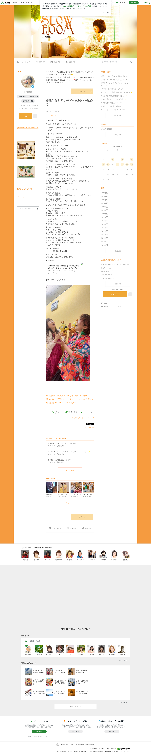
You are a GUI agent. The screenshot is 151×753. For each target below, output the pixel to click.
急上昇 (38, 641)
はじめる (39, 731)
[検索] (131, 62)
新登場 (32, 641)
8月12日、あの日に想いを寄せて (112, 89)
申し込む (112, 731)
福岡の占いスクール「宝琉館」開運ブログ (115, 264)
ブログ (53, 115)
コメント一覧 (90, 418)
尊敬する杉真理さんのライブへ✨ (112, 103)
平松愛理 (28, 92)
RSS (105, 303)
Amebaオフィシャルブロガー (29, 96)
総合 (26, 641)
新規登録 (134, 3)
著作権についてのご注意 (112, 306)
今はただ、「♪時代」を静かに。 (112, 106)
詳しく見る (75, 731)
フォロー (116, 294)
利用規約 (83, 751)
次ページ (82, 91)
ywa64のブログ (106, 275)
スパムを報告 (62, 751)
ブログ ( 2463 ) (106, 129)
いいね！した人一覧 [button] (77, 418)
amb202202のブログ (108, 271)
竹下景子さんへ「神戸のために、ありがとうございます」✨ (117, 84)
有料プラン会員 (28, 101)
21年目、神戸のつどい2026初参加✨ (114, 99)
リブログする (88, 412)
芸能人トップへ (75, 707)
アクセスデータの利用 (96, 751)
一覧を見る (117, 115)
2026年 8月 (117, 146)
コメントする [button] (72, 412)
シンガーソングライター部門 (28, 106)
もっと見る (70, 470)
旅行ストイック (106, 268)
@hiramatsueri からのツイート (27, 128)
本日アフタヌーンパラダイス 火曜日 (113, 110)
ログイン (145, 3)
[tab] (26, 641)
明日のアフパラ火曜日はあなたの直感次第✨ (116, 92)
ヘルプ (128, 751)
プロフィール (23, 108)
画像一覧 (57, 62)
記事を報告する (89, 427)
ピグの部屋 (34, 108)
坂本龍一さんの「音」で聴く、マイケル (115, 80)
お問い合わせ (73, 751)
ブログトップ (25, 62)
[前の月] (109, 146)
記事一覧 (42, 62)
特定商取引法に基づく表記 (114, 751)
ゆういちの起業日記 (108, 278)
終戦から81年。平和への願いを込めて (114, 76)
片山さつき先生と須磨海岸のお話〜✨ (114, 96)
